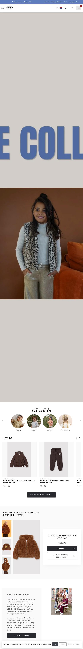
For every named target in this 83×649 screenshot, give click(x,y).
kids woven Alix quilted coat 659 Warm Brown (19, 482)
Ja (55, 644)
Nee (62, 644)
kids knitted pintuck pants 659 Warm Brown (54, 482)
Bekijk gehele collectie (40, 495)
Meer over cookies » (74, 644)
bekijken (60, 549)
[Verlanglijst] (72, 8)
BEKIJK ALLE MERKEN (21, 635)
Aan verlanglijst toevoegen (60, 556)
